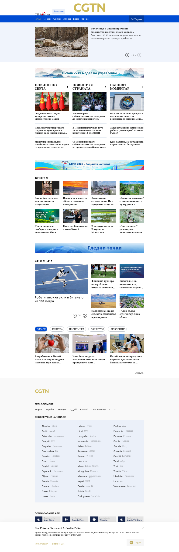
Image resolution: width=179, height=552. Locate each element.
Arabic (48, 431)
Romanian (123, 431)
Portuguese (89, 496)
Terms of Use (58, 543)
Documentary (99, 409)
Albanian (49, 426)
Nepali (84, 481)
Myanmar (89, 476)
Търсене (138, 19)
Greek (49, 491)
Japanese (86, 451)
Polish (84, 491)
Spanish (122, 451)
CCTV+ (113, 409)
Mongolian (87, 471)
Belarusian (53, 436)
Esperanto (52, 471)
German (50, 486)
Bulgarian (52, 446)
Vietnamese (125, 486)
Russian (122, 436)
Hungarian (87, 436)
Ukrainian (124, 476)
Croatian (51, 456)
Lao (82, 461)
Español (50, 409)
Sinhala (120, 446)
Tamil (119, 461)
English (38, 409)
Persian (85, 486)
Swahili (122, 456)
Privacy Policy (41, 543)
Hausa (48, 496)
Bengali (48, 441)
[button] (127, 55)
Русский (84, 409)
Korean (85, 456)
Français (62, 409)
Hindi (83, 431)
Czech (48, 461)
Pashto (120, 426)
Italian (85, 446)
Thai (118, 466)
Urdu (119, 481)
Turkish (121, 471)
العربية (73, 409)
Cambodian (50, 451)
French (50, 481)
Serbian (121, 441)
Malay (88, 466)
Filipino (50, 476)
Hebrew (85, 426)
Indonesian (90, 441)
